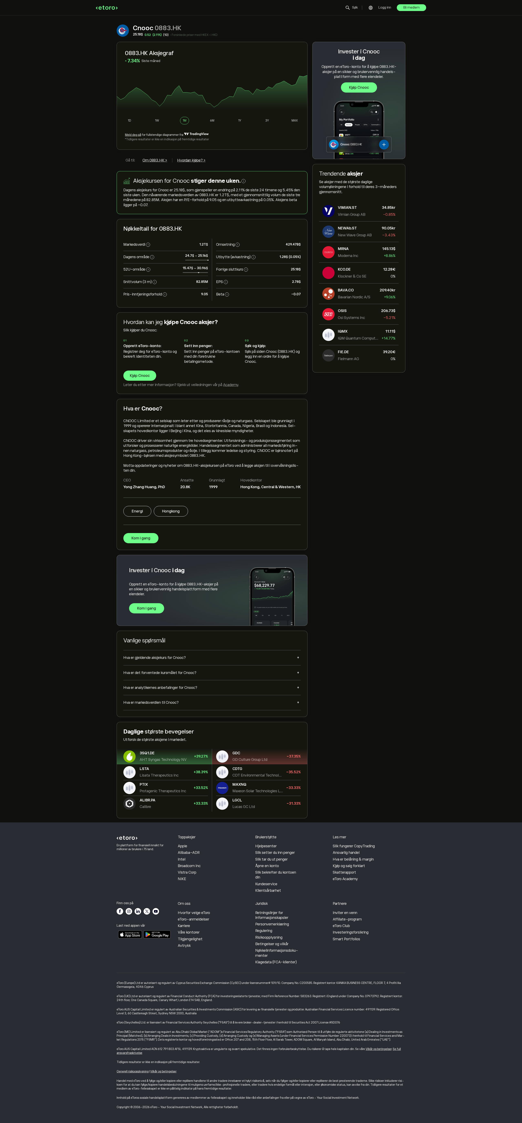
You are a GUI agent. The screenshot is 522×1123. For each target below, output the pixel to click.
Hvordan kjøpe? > (191, 160)
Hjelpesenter (266, 846)
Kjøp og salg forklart (349, 866)
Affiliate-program (347, 919)
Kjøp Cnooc (359, 87)
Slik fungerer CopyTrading (354, 846)
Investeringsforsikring (350, 932)
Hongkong (171, 511)
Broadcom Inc (189, 866)
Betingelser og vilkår (272, 944)
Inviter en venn (345, 913)
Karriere (184, 926)
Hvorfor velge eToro (194, 913)
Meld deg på (133, 134)
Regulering (263, 931)
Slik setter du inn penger (275, 853)
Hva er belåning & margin (353, 859)
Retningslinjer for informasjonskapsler (271, 915)
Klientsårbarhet (268, 890)
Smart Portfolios (346, 939)
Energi (137, 511)
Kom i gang (141, 538)
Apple (182, 846)
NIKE (182, 879)
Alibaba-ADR (189, 853)
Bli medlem (411, 7)
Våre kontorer (189, 932)
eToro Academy (345, 879)
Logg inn (384, 7)
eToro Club (341, 926)
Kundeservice (266, 884)
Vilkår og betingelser (379, 1049)
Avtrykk (184, 946)
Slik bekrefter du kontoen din (275, 874)
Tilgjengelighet (190, 939)
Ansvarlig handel (346, 853)
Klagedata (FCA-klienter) (276, 962)
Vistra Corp (187, 872)
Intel (181, 859)
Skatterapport (344, 872)
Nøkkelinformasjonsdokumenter (276, 952)
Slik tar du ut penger (271, 859)
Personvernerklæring (272, 924)
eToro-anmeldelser (193, 919)
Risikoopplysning (268, 937)
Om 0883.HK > (155, 160)
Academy (230, 385)
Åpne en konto (267, 866)
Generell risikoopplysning (133, 1071)
